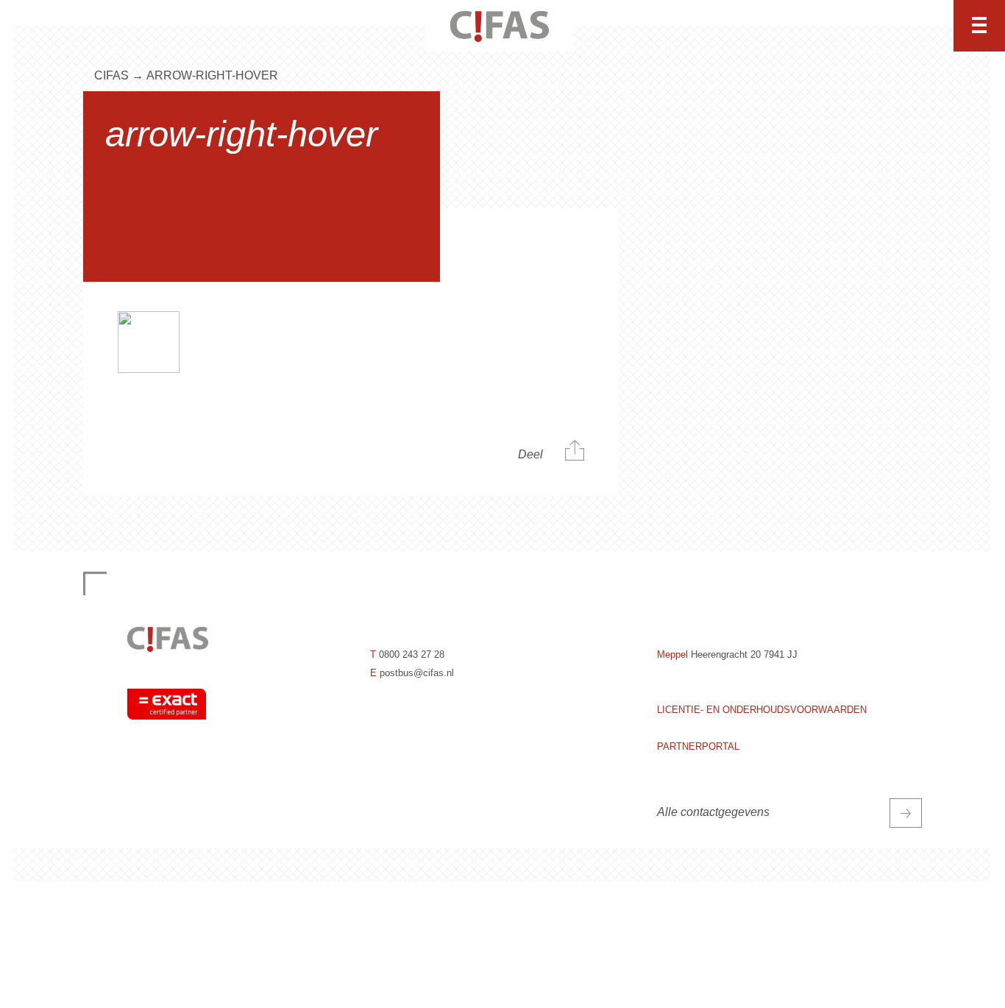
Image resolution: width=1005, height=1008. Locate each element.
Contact (763, 25)
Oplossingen (350, 25)
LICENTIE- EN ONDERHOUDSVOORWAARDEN (762, 709)
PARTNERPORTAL (698, 746)
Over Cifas (640, 25)
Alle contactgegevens (713, 812)
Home (231, 25)
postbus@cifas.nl (417, 672)
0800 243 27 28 (411, 654)
